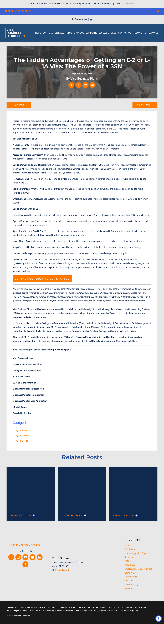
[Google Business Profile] (32, 557)
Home (127, 545)
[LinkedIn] (40, 557)
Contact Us (129, 572)
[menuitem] (38, 33)
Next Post (145, 104)
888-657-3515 (20, 11)
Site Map (128, 580)
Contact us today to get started (42, 278)
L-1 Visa (24, 440)
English (23, 430)
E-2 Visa (24, 435)
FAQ (126, 561)
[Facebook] (11, 557)
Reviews (128, 588)
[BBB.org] (25, 564)
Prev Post (19, 104)
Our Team (129, 549)
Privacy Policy (131, 584)
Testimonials (130, 576)
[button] (158, 618)
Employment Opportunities (138, 568)
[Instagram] (18, 557)
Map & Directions (63, 570)
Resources (129, 564)
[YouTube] (25, 557)
